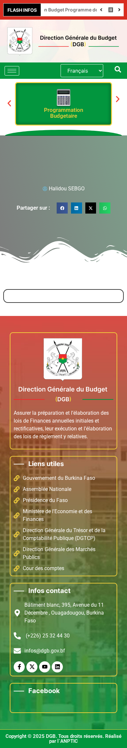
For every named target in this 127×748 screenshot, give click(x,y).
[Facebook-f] (19, 666)
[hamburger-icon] (12, 71)
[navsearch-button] (117, 70)
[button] (9, 103)
